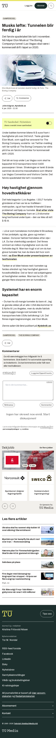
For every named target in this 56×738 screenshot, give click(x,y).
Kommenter (24, 98)
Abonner (40, 6)
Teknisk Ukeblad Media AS (26, 724)
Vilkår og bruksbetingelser (16, 680)
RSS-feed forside (11, 648)
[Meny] (51, 6)
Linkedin (6, 659)
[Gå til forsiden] (5, 6)
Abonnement (9, 705)
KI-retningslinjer (10, 685)
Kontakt (6, 713)
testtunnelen (9, 259)
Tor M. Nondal (9, 640)
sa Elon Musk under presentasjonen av (31, 255)
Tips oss (47, 613)
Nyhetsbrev (8, 669)
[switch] (49, 123)
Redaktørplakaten (25, 696)
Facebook (7, 654)
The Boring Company (28, 335)
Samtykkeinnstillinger (13, 675)
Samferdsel (9, 19)
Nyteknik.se (44, 325)
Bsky (4, 664)
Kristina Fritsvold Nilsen (15, 629)
